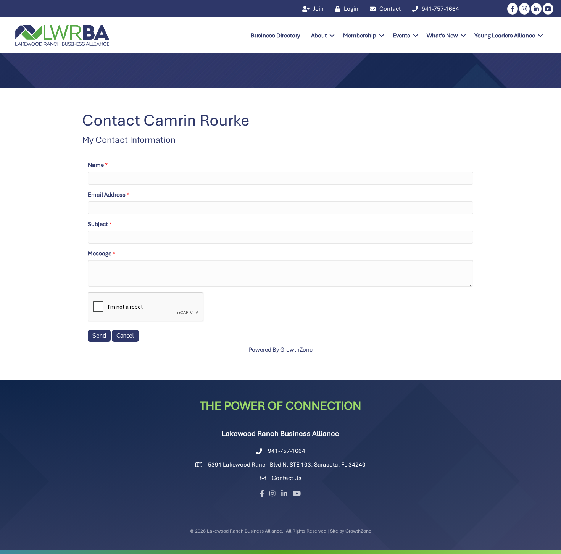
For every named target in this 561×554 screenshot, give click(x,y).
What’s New (442, 35)
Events (401, 35)
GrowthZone (296, 350)
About (319, 35)
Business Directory (275, 35)
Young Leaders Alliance (504, 35)
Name (96, 165)
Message (99, 253)
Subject (98, 224)
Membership (359, 35)
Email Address (107, 195)
